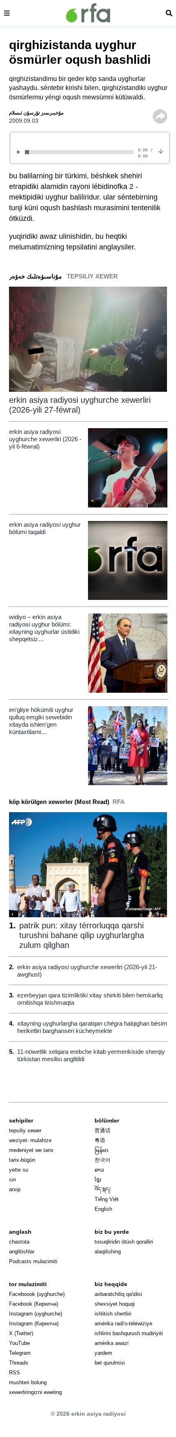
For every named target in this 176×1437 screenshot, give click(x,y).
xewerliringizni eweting (35, 1392)
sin (12, 1180)
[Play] (20, 152)
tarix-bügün (22, 1160)
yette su (18, 1170)
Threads (18, 1363)
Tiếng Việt (107, 1199)
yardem (103, 1353)
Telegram (20, 1353)
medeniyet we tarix (31, 1150)
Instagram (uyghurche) (35, 1314)
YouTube (19, 1343)
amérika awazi (112, 1343)
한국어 (103, 1160)
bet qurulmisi (110, 1363)
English (103, 1209)
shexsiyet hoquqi (115, 1304)
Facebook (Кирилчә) (33, 1304)
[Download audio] (161, 151)
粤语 (100, 1140)
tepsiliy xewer (25, 1130)
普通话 (103, 1130)
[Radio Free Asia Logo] (88, 13)
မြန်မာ (101, 1150)
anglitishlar (21, 1251)
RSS (14, 1373)
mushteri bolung (28, 1382)
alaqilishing (108, 1251)
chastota (19, 1242)
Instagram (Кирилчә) (34, 1323)
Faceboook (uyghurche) (37, 1294)
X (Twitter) (21, 1333)
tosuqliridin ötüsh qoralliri (124, 1242)
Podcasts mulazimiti (33, 1261)
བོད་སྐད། (103, 1189)
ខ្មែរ (98, 1180)
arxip (14, 1189)
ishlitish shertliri (113, 1314)
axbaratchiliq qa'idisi (118, 1294)
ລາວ (99, 1170)
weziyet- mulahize (30, 1140)
